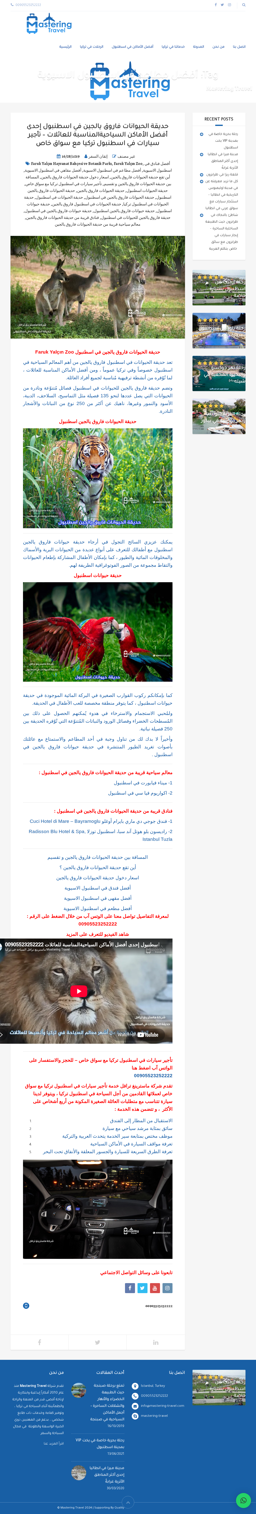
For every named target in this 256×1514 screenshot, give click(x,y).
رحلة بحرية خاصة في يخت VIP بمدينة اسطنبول (223, 141)
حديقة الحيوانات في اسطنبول (59, 197)
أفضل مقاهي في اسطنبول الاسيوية (53, 170)
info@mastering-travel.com (162, 1406)
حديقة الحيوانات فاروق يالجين (100, 190)
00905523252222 (97, 924)
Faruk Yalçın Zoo (128, 163)
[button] (243, 1500)
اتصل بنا (239, 47)
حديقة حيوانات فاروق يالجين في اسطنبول (58, 211)
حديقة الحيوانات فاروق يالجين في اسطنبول (119, 197)
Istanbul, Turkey (153, 1386)
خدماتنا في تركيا (173, 47)
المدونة (198, 47)
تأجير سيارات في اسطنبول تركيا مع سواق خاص (64, 184)
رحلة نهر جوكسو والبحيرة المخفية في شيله (225, 375)
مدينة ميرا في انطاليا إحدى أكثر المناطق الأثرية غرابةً (223, 161)
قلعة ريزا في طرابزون (222, 175)
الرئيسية (66, 47)
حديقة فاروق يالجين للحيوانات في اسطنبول (135, 217)
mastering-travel (154, 1416)
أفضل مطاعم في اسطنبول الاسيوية (112, 170)
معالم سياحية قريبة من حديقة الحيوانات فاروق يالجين (97, 224)
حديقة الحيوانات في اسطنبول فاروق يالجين (86, 204)
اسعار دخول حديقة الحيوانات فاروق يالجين (75, 177)
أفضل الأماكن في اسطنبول (132, 47)
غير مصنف (126, 156)
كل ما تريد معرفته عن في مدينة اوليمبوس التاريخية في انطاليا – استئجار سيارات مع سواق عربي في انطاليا (221, 195)
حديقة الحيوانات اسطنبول (147, 190)
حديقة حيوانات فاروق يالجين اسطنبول (124, 211)
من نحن (218, 47)
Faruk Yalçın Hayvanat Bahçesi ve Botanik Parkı (71, 163)
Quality (119, 1508)
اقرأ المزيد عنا (54, 1444)
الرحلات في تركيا (91, 47)
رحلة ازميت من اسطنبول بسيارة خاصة (228, 289)
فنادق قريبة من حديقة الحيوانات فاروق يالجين (62, 217)
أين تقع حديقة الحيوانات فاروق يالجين (140, 177)
